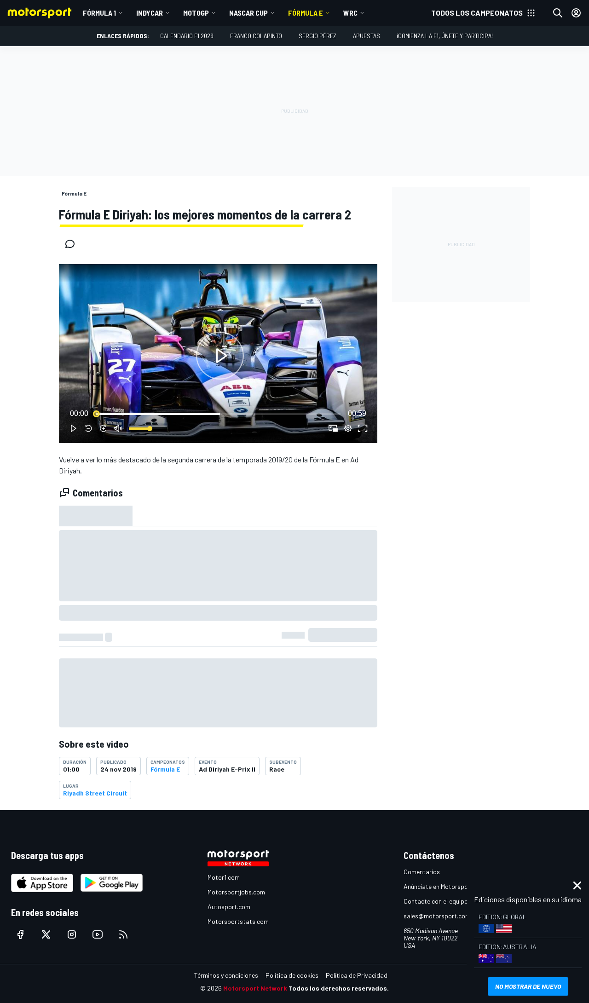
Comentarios (422, 872)
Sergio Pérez (317, 36)
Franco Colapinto (256, 36)
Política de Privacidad (356, 975)
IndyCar (149, 12)
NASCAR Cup (248, 12)
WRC (350, 12)
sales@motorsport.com (437, 916)
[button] (220, 355)
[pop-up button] (348, 428)
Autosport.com (229, 907)
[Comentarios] (73, 244)
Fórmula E (305, 12)
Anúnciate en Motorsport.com (445, 886)
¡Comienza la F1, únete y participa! (445, 36)
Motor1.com (224, 877)
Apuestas (366, 36)
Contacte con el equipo (436, 901)
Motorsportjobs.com (236, 892)
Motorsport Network (255, 988)
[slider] (218, 413)
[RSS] (123, 934)
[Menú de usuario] (576, 13)
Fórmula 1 (99, 12)
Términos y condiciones (226, 975)
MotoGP (196, 12)
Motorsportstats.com (238, 921)
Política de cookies (292, 975)
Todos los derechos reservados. (339, 988)
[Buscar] (558, 13)
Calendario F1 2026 (187, 36)
